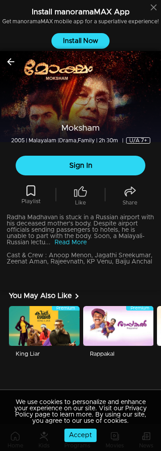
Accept (80, 435)
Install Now (80, 41)
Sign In (80, 165)
